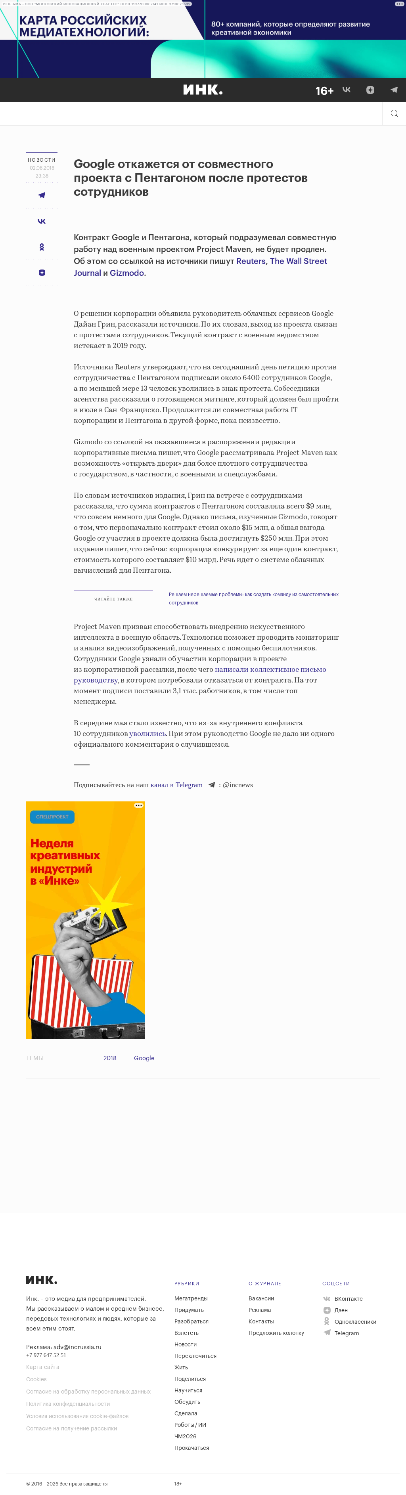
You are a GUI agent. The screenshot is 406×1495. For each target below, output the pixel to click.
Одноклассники (354, 1322)
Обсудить (187, 1402)
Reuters (251, 262)
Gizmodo (127, 273)
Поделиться (190, 1379)
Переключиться (195, 1356)
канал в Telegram (177, 785)
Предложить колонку (276, 1333)
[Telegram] (394, 90)
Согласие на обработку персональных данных (88, 1392)
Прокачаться (191, 1448)
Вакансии (261, 1299)
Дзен (340, 1310)
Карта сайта (42, 1367)
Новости (185, 1345)
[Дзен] (370, 90)
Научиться (188, 1391)
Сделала (185, 1414)
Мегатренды (191, 1299)
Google (144, 1058)
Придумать (189, 1310)
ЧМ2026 (185, 1437)
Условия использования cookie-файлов (77, 1416)
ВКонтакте (348, 1299)
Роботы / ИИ (190, 1425)
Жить (181, 1368)
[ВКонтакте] (346, 90)
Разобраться (191, 1322)
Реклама (260, 1310)
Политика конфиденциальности (68, 1404)
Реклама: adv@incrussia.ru (64, 1347)
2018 (110, 1058)
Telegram (346, 1333)
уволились (147, 734)
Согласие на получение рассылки (71, 1429)
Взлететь (186, 1333)
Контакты (261, 1322)
